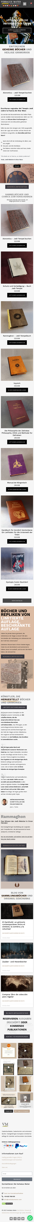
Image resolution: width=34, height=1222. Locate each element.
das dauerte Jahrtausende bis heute (13, 933)
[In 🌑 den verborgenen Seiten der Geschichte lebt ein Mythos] (25, 1067)
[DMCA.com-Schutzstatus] (7, 1204)
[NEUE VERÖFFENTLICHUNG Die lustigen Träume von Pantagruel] (9, 1100)
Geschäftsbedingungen (9, 1163)
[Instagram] (15, 1218)
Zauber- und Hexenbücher (14, 962)
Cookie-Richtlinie (26, 1213)
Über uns (5, 1167)
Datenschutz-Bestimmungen (11, 1213)
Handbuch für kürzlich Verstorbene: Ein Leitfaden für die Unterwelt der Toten (17, 532)
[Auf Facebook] (11, 1218)
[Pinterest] (18, 1218)
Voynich (17, 383)
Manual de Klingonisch (17, 483)
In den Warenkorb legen (17, 390)
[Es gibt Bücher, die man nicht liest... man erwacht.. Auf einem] (25, 1100)
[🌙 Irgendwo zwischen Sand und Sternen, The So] (9, 1067)
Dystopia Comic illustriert (17, 582)
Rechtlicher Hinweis (23, 1210)
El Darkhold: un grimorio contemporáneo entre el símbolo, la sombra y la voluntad (13, 925)
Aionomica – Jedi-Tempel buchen (17, 93)
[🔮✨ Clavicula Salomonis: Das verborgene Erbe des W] (25, 1084)
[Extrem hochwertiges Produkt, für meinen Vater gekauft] (9, 1051)
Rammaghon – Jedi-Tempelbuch (17, 336)
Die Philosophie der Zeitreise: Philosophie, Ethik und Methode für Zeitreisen (17, 433)
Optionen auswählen (17, 99)
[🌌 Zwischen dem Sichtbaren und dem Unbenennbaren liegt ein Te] (9, 1084)
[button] (24, 4)
